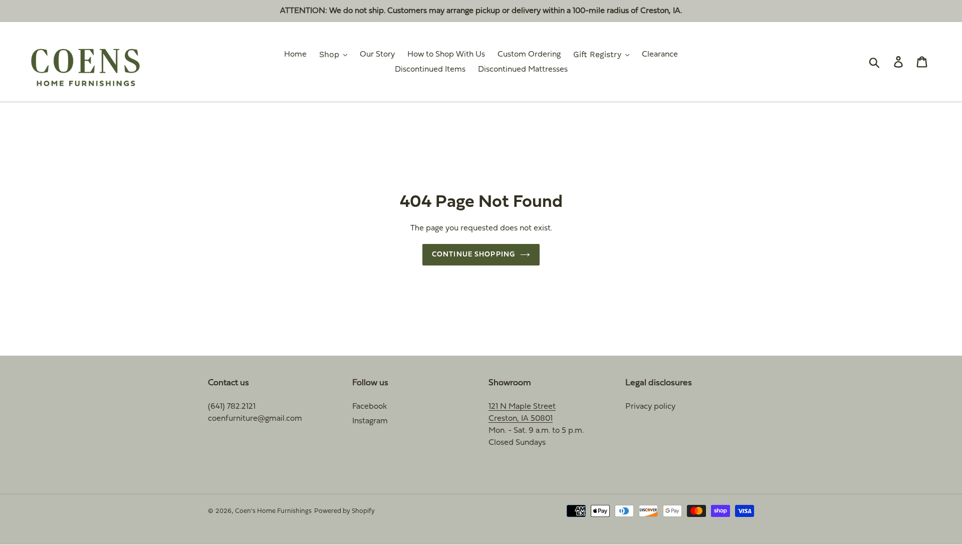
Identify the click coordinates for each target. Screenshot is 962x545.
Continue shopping (473, 254)
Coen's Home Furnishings (273, 511)
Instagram (370, 421)
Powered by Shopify (344, 511)
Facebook (369, 406)
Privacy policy (650, 406)
